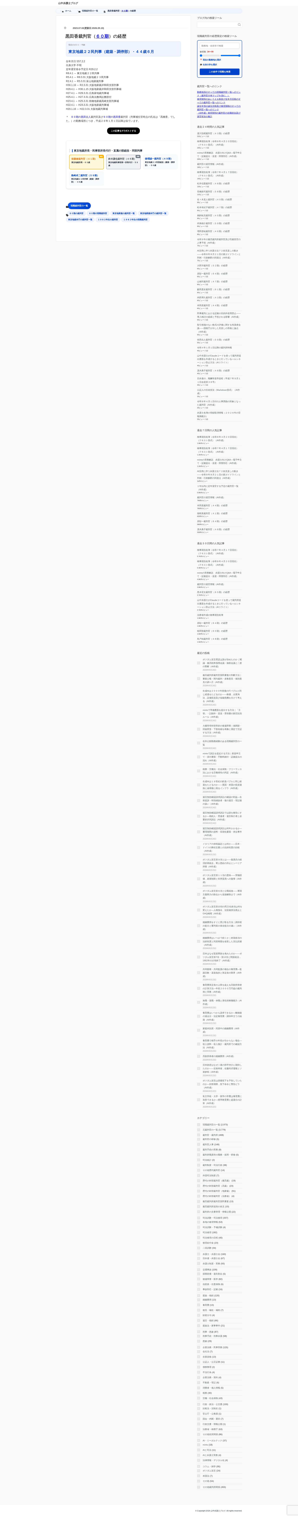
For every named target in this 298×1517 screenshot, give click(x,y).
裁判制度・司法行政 (212, 1165)
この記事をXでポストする (123, 131)
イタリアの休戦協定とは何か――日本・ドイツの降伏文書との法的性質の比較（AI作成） (222, 847)
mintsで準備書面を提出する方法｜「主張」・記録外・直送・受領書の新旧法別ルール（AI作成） (222, 713)
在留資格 (207, 1357)
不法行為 (207, 1372)
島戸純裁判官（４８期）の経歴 (212, 639)
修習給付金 (208, 1243)
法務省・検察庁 (210, 1429)
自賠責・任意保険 (211, 1284)
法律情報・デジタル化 (213, 1460)
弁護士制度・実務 (211, 1263)
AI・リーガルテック (212, 1440)
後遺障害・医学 (210, 1279)
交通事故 (207, 1269)
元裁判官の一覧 (210, 1129)
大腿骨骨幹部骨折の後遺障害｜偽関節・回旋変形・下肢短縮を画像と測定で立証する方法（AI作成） (222, 729)
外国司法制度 (209, 1175)
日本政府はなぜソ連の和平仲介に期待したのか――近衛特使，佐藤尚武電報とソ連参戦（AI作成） (222, 1068)
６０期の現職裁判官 (98, 213)
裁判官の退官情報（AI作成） (211, 164)
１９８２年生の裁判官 (108, 219)
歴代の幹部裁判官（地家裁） (217, 1191)
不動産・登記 (209, 1382)
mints (205, 1444)
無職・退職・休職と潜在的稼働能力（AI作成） (222, 1002)
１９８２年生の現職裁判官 (135, 219)
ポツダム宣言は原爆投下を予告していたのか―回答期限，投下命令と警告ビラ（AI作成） (222, 1084)
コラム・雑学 (209, 1466)
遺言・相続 (208, 1320)
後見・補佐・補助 (211, 1310)
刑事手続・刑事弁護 (212, 1336)
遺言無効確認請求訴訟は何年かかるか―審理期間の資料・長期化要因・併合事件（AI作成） (222, 832)
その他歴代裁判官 (211, 1170)
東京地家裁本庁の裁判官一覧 (153, 213)
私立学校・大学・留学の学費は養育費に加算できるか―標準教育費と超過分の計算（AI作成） (222, 1099)
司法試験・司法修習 (212, 1218)
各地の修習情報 (210, 1222)
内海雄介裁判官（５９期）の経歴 (213, 223)
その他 (206, 1481)
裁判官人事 (208, 1144)
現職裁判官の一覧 (79, 205)
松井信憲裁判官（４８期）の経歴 (213, 183)
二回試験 (207, 1248)
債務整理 (207, 1367)
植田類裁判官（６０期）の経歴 (212, 631)
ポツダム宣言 (209, 1470)
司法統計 (207, 1160)
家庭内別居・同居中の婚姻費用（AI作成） (221, 1030)
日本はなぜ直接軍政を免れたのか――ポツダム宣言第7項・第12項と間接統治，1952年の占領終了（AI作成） (222, 957)
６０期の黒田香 (112, 117)
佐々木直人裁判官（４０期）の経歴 (214, 199)
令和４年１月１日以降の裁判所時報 (214, 347)
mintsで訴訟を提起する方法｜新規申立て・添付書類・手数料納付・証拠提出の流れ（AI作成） (222, 757)
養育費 (206, 1305)
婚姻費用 (207, 1299)
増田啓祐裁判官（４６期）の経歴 (213, 231)
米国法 (206, 1476)
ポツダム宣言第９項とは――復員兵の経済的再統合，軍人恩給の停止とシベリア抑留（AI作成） (222, 863)
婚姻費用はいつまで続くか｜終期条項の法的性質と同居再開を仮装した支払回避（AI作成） (222, 941)
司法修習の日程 (210, 1237)
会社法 (206, 1351)
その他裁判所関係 (211, 1487)
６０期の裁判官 (76, 213)
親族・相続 (208, 1295)
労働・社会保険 (210, 1398)
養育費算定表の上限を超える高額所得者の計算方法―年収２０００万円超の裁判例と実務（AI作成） (222, 988)
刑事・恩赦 (208, 1332)
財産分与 (207, 1315)
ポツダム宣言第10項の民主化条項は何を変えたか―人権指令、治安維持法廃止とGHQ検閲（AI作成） (222, 910)
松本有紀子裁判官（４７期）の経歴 (214, 207)
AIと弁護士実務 (210, 1455)
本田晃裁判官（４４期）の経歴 (212, 305)
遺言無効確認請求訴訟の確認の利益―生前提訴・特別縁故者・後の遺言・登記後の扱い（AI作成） (222, 800)
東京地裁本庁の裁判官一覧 (80, 219)
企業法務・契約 (210, 1377)
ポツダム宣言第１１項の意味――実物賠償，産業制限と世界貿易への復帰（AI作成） (222, 878)
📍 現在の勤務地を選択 (210, 60)
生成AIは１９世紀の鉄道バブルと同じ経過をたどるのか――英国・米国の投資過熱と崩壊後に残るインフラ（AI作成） (222, 785)
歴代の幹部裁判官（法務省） (217, 1196)
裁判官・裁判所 (210, 1135)
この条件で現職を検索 (219, 71)
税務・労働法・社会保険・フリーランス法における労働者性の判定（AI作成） (222, 771)
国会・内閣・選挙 (211, 1419)
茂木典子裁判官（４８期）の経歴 (213, 370)
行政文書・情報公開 (212, 1424)
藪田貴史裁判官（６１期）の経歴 (213, 289)
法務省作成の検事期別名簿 (210, 615)
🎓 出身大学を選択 (208, 64)
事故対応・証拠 (210, 1289)
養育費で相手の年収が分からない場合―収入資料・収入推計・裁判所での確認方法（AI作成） (222, 1044)
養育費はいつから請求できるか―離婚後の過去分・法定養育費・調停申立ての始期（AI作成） (222, 1016)
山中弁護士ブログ (68, 3)
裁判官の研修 (209, 1139)
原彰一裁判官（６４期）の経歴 (212, 273)
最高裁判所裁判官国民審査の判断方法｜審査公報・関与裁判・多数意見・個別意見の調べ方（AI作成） (222, 678)
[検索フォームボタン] (239, 24)
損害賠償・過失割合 (212, 1274)
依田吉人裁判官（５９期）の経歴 (213, 339)
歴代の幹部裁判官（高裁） (216, 1186)
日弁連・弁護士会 (211, 1258)
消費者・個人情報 (211, 1388)
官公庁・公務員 (210, 1413)
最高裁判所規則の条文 (213, 1206)
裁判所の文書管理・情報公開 (217, 1212)
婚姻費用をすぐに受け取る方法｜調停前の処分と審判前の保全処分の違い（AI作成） (222, 925)
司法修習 (207, 1232)
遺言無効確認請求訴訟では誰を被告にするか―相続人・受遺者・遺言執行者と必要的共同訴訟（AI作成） (222, 816)
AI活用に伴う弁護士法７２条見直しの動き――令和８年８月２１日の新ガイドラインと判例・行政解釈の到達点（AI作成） (219, 254)
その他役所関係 (210, 1434)
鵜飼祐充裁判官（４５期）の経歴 (213, 215)
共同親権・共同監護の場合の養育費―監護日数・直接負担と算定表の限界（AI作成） (222, 972)
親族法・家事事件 (211, 1325)
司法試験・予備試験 (212, 1227)
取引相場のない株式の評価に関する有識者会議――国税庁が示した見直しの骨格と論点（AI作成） (219, 328)
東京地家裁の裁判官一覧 (124, 213)
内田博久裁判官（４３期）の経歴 (213, 297)
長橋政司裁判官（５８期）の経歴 (213, 191)
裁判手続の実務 (210, 1149)
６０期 (125, 11)
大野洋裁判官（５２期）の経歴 (212, 265)
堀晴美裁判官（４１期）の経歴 (212, 513)
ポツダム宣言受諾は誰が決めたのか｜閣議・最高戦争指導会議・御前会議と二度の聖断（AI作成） (222, 663)
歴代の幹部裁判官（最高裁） (217, 1180)
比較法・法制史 (210, 1408)
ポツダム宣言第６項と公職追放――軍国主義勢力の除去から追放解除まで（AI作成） (222, 894)
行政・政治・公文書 (212, 1404)
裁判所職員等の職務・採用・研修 (219, 1154)
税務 (205, 1393)
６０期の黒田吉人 (81, 117)
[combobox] (216, 24)
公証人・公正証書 (211, 1362)
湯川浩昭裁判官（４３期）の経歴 (213, 133)
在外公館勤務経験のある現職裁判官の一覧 (222, 743)
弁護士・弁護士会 (211, 1254)
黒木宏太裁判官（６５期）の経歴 (213, 592)
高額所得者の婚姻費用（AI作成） (219, 1056)
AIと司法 (207, 1450)
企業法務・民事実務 (212, 1347)
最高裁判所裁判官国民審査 (216, 1201)
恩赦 (205, 1341)
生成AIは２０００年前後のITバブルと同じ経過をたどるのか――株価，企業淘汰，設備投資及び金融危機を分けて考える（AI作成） (222, 696)
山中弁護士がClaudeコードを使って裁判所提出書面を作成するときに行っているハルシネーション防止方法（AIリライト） (219, 359)
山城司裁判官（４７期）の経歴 (212, 281)
